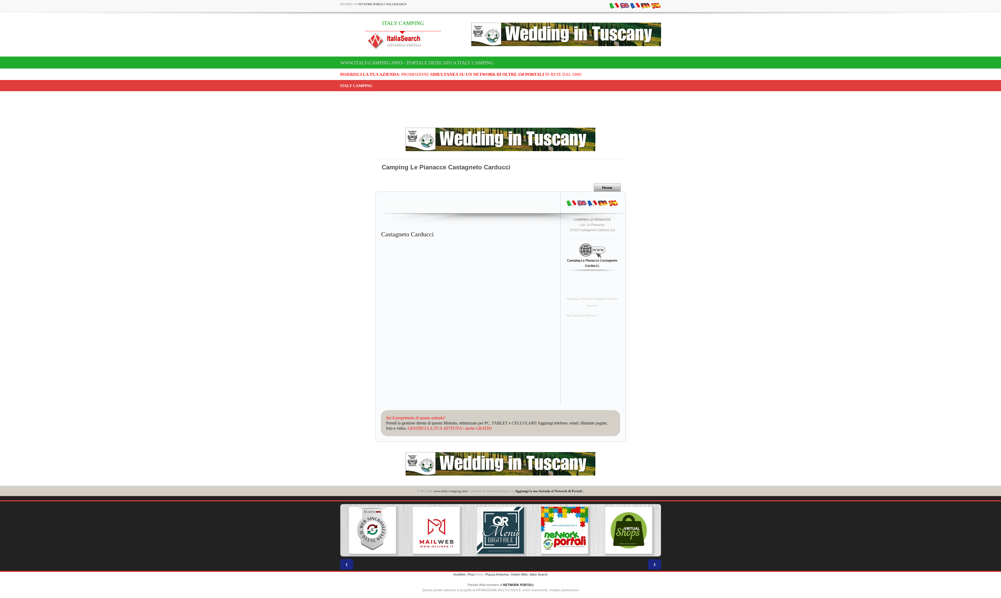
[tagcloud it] (614, 5)
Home (607, 188)
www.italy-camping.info (451, 491)
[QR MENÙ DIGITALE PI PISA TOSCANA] (500, 530)
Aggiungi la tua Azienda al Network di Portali (548, 491)
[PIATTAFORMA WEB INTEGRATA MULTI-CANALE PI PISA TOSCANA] (372, 530)
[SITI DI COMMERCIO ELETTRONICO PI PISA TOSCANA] (628, 530)
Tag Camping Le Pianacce (581, 315)
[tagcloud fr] (635, 5)
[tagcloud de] (645, 5)
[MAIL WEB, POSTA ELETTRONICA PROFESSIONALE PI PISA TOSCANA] (436, 530)
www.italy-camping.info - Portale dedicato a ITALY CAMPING (416, 62)
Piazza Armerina (497, 574)
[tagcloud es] (656, 5)
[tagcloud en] (624, 5)
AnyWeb (459, 574)
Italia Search (539, 574)
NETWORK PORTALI (518, 585)
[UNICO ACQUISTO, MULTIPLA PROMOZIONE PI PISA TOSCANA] (564, 530)
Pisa (471, 574)
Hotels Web (519, 574)
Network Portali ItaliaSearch (382, 4)
